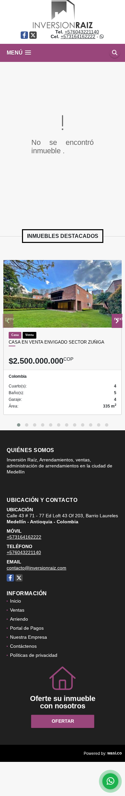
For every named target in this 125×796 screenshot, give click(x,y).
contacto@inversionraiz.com (36, 567)
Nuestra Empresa (28, 637)
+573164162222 (78, 36)
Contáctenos (23, 646)
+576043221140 (82, 31)
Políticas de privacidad (33, 655)
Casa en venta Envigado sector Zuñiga (56, 342)
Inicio (15, 601)
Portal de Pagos (27, 628)
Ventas (17, 610)
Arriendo (19, 619)
